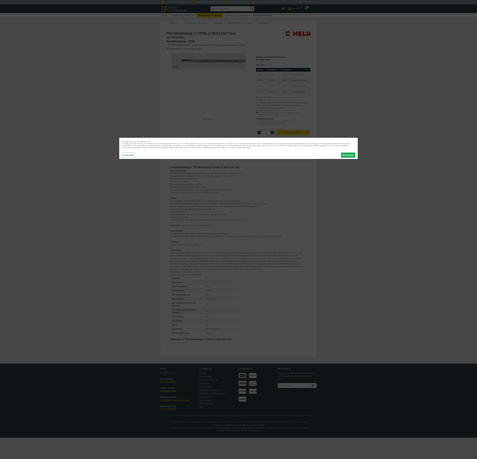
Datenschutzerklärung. (243, 148)
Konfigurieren (128, 155)
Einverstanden (348, 155)
